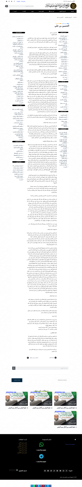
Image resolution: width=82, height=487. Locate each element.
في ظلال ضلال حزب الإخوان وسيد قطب (63, 156)
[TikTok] (54, 470)
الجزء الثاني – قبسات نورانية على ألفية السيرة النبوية (18, 93)
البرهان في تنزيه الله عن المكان (63, 133)
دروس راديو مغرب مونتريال (18, 123)
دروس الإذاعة (19, 157)
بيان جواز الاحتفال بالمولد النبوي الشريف (63, 146)
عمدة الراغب (20, 84)
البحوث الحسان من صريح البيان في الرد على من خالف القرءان (18, 65)
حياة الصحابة (64, 59)
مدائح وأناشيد (19, 151)
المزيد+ (15, 11)
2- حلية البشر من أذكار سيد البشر (18, 408)
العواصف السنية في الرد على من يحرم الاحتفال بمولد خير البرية (63, 162)
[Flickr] (48, 470)
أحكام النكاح (64, 61)
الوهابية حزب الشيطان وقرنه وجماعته (63, 151)
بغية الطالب (20, 40)
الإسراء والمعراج (63, 117)
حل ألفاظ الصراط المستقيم (62, 45)
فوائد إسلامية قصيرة (18, 132)
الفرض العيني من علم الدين (63, 49)
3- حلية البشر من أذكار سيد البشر (42, 408)
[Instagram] (63, 470)
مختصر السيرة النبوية (63, 89)
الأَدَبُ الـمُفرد (19, 98)
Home (75, 17)
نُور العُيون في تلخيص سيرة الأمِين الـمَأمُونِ (18, 43)
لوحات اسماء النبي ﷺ (18, 165)
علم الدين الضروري (18, 145)
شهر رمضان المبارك (64, 121)
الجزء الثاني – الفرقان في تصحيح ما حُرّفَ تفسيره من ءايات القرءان (17, 59)
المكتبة (24, 11)
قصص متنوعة (63, 65)
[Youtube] (60, 470)
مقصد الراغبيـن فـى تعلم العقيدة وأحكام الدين (18, 71)
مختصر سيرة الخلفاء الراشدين (63, 56)
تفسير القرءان (63, 36)
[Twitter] (51, 470)
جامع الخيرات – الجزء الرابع (17, 47)
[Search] (6, 6)
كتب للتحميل (20, 38)
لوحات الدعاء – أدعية (18, 170)
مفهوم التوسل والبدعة (63, 136)
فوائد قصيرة (64, 63)
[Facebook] (66, 470)
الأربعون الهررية (19, 100)
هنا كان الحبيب (63, 107)
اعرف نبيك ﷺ (51, 11)
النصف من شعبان (62, 119)
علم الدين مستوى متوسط (62, 72)
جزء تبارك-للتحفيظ (18, 155)
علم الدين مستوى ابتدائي (62, 68)
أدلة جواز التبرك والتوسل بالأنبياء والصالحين (63, 141)
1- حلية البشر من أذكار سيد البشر (67, 427)
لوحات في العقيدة (18, 174)
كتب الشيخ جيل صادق (17, 36)
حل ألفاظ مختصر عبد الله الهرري (63, 38)
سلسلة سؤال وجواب (18, 116)
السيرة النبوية (19, 120)
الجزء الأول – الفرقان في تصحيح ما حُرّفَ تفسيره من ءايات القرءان (18, 52)
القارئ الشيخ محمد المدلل (18, 148)
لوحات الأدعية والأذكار (17, 172)
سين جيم (65, 77)
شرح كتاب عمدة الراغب (63, 42)
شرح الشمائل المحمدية (63, 93)
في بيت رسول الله (63, 104)
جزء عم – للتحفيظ (18, 153)
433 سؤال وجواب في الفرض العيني (18, 113)
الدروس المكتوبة (62, 11)
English (18, 1)
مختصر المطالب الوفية (19, 79)
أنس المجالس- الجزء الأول (18, 75)
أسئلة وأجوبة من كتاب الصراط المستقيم (19, 135)
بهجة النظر (20, 82)
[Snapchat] (45, 470)
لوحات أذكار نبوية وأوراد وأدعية (19, 176)
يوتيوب (32, 11)
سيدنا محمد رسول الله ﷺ (62, 86)
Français (24, 1)
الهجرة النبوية (64, 115)
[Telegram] (57, 470)
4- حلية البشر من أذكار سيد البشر (67, 408)
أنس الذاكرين (19, 96)
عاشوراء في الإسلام (64, 125)
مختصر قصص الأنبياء (63, 53)
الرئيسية (72, 11)
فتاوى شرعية (41, 11)
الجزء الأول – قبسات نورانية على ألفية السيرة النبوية (18, 88)
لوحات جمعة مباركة (18, 168)
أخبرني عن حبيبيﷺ (64, 96)
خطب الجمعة (63, 75)
